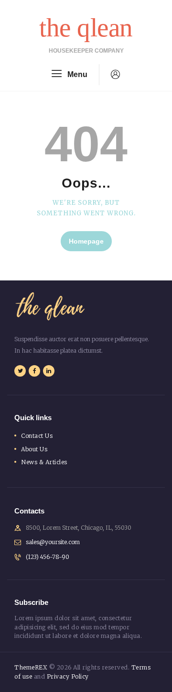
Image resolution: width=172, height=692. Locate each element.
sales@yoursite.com (53, 542)
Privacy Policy (68, 676)
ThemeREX (30, 667)
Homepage (86, 241)
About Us (34, 449)
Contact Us (37, 435)
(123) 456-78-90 (47, 556)
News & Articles (44, 462)
